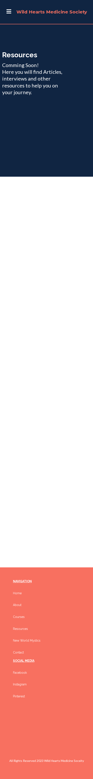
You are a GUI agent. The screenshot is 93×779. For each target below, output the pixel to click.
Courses (19, 617)
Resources (20, 629)
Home (17, 593)
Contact (18, 652)
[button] (8, 12)
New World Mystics (26, 640)
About (17, 605)
